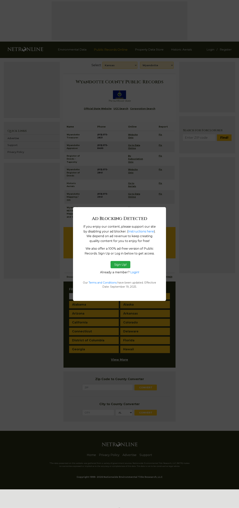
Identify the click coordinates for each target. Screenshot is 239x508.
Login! (134, 272)
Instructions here (141, 231)
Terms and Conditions (103, 282)
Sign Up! (120, 264)
